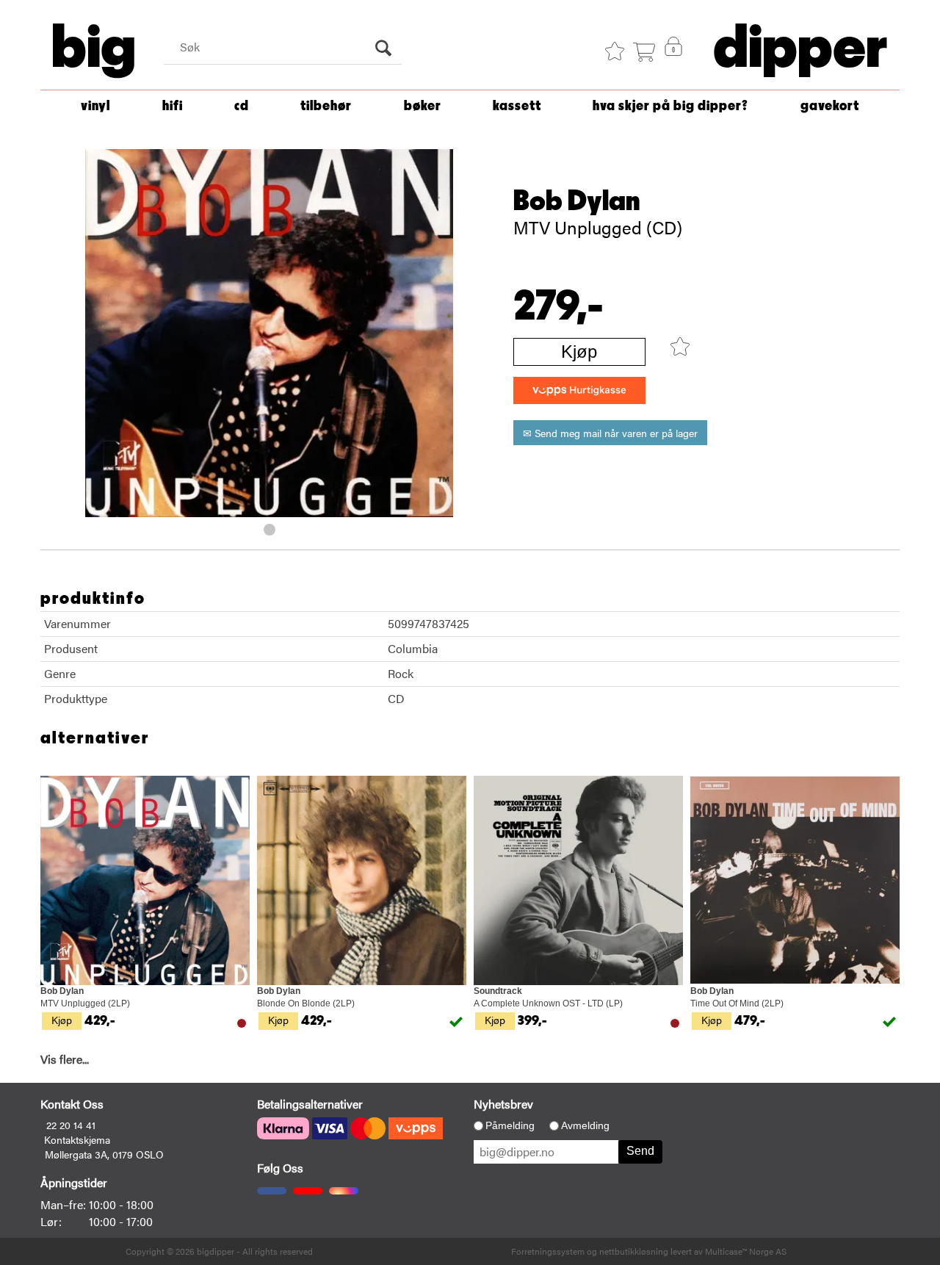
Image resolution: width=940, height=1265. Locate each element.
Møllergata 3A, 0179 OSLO (104, 1154)
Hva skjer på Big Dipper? (670, 106)
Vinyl (95, 106)
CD (241, 106)
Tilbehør (326, 106)
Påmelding (510, 1125)
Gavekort (829, 106)
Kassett (517, 106)
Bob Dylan (576, 201)
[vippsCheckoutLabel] (579, 390)
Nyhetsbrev (503, 1103)
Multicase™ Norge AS (746, 1251)
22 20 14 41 (70, 1124)
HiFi (172, 106)
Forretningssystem (548, 1251)
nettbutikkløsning (633, 1251)
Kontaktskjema (77, 1139)
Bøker (422, 106)
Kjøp (579, 351)
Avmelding (585, 1125)
